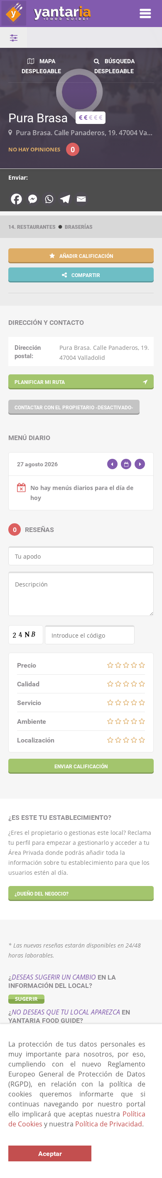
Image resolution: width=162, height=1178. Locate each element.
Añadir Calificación (85, 255)
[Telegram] (65, 199)
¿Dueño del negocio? (42, 893)
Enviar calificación (81, 766)
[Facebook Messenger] (32, 199)
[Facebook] (16, 199)
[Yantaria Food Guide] (61, 13)
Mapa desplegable (41, 66)
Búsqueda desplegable (114, 66)
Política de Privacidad (108, 1124)
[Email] (81, 199)
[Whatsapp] (49, 199)
